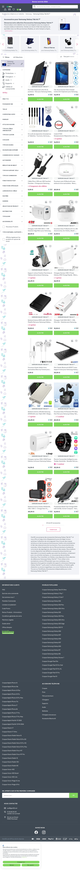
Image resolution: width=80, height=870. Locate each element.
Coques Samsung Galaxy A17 (51, 650)
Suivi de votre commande (10, 593)
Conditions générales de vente (12, 616)
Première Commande (9, 601)
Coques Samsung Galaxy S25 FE (52, 627)
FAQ (3, 590)
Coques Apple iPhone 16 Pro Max (12, 698)
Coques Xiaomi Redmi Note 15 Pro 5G (14, 739)
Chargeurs (45, 700)
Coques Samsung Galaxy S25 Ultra (53, 620)
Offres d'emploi (7, 627)
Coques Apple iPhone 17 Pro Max (12, 717)
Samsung (28, 14)
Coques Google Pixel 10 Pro (51, 673)
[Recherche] (34, 6)
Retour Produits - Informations (12, 612)
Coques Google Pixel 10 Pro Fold (52, 665)
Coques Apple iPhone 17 (9, 705)
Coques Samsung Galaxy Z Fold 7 (53, 597)
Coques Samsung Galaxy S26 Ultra (53, 608)
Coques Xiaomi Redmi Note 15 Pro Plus (14, 747)
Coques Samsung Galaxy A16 (51, 654)
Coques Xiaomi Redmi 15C (10, 762)
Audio (44, 707)
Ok (73, 795)
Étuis (43, 692)
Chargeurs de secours (49, 715)
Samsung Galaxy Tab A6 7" (41, 14)
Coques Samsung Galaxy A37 (51, 642)
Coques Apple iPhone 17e (10, 701)
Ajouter (40, 99)
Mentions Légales (7, 620)
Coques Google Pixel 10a (50, 661)
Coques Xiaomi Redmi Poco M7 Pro (13, 754)
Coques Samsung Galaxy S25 (51, 612)
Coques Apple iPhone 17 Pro (11, 713)
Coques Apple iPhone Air (10, 709)
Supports (45, 703)
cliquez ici (24, 857)
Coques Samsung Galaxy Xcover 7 (53, 657)
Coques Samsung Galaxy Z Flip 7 (52, 593)
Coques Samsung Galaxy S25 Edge (53, 623)
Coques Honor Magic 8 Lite (11, 781)
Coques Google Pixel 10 (49, 676)
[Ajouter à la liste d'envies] (50, 63)
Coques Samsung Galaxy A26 (51, 646)
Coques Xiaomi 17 (7, 728)
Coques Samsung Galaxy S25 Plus (53, 616)
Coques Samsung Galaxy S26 (51, 601)
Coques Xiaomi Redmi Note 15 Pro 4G (14, 743)
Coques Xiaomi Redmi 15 (10, 758)
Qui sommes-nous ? (8, 597)
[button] (66, 138)
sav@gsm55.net (12, 808)
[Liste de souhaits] (14, 9)
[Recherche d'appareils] (22, 64)
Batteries (45, 711)
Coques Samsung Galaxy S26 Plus (53, 605)
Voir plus (53, 529)
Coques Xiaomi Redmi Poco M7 (12, 750)
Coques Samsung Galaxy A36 (51, 639)
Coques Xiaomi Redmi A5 (10, 766)
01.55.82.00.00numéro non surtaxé (13, 812)
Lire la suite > (9, 31)
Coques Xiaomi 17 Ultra (9, 732)
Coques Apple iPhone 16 (9, 683)
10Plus (5, 93)
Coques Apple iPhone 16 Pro (11, 694)
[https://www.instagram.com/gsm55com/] (43, 832)
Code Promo (6, 608)
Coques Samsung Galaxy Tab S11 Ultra (54, 590)
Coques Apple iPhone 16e (10, 686)
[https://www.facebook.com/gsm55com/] (36, 832)
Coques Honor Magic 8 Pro (10, 784)
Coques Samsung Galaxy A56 (51, 631)
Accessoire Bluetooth (49, 718)
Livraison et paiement (9, 605)
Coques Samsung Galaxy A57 (51, 635)
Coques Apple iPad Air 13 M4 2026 (13, 724)
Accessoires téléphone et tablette (13, 14)
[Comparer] (46, 63)
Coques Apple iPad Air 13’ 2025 (12, 720)
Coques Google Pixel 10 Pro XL (52, 669)
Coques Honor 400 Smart (10, 773)
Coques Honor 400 (8, 769)
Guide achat (6, 623)
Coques (44, 688)
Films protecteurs (47, 696)
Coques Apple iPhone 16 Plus (11, 690)
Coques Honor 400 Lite (9, 777)
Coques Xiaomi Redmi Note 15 (11, 735)
